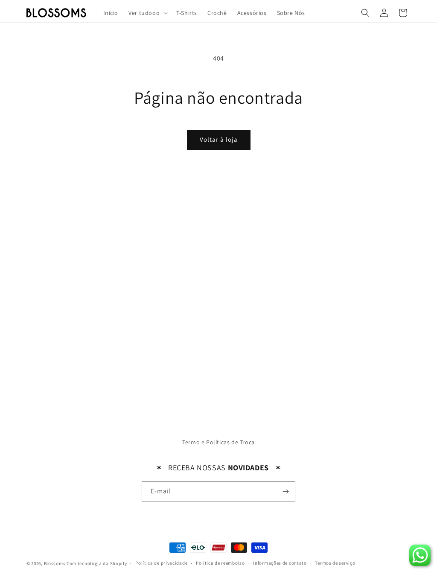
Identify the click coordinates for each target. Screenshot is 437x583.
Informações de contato (279, 563)
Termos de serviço (335, 563)
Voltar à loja (219, 139)
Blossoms (55, 563)
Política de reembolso (220, 563)
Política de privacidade (161, 563)
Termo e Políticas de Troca (218, 442)
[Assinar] (285, 491)
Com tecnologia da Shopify (97, 563)
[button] (147, 13)
